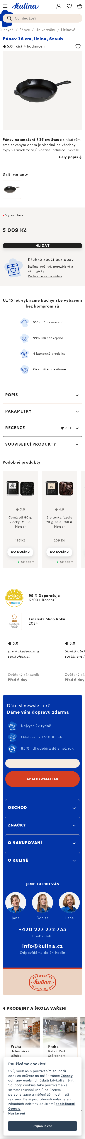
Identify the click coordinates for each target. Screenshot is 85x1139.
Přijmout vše (43, 1126)
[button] (20, 551)
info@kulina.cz (42, 946)
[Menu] (5, 6)
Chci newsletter (42, 778)
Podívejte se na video (45, 276)
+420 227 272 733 (42, 929)
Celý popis (68, 157)
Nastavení (16, 1113)
